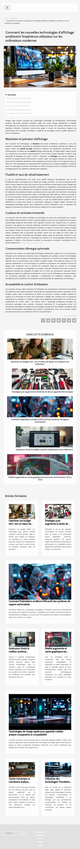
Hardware (14, 18)
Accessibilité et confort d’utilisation (18, 113)
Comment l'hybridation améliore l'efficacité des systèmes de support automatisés (40, 420)
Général (40, 845)
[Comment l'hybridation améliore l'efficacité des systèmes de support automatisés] (40, 406)
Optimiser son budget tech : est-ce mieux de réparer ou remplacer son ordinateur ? (40, 362)
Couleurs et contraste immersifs (17, 106)
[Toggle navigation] (7, 8)
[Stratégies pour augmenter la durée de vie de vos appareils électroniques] (42, 379)
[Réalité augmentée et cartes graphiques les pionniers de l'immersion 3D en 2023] (40, 464)
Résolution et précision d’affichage (18, 98)
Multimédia (40, 832)
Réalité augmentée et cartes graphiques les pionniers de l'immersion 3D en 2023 (40, 478)
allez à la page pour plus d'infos (32, 242)
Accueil (6, 18)
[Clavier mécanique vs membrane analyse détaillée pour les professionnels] (22, 769)
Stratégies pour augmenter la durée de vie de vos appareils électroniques (42, 391)
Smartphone (40, 835)
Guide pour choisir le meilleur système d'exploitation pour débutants (44, 449)
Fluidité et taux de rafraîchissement (18, 102)
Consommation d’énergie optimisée (18, 109)
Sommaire (12, 94)
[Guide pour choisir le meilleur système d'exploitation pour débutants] (44, 436)
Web (40, 838)
